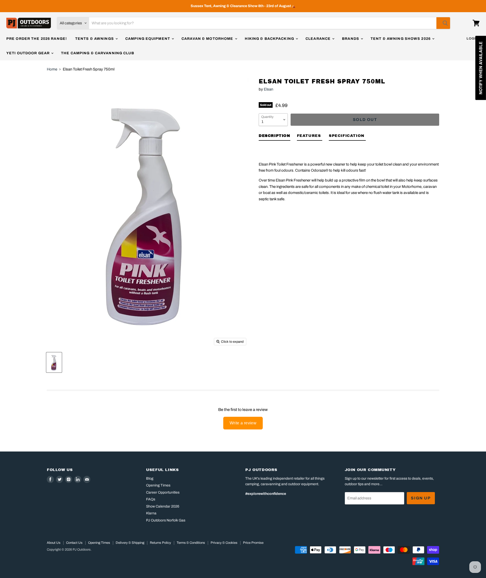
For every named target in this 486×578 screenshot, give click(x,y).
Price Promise (253, 543)
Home (52, 69)
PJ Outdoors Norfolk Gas (165, 520)
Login (472, 38)
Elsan (268, 89)
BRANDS (351, 39)
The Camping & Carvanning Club (97, 53)
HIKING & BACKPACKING (270, 39)
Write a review (243, 423)
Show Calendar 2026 (162, 506)
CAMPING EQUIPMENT (148, 39)
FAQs (150, 499)
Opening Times (158, 485)
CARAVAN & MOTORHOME (207, 39)
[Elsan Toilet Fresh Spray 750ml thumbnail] (54, 362)
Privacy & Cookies (224, 543)
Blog (149, 478)
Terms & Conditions (191, 543)
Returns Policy (160, 543)
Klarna (151, 513)
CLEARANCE (319, 39)
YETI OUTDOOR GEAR (28, 53)
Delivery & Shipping (130, 543)
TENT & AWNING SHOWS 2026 (401, 39)
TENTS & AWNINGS (95, 39)
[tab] (274, 137)
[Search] (443, 23)
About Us (53, 543)
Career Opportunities (162, 492)
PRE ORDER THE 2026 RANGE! (36, 39)
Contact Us (74, 543)
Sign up (421, 498)
